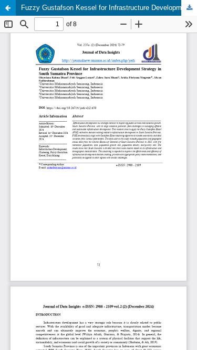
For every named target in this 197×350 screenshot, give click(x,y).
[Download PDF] (189, 8)
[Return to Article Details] (8, 8)
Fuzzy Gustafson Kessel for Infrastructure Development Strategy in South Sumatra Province (109, 8)
